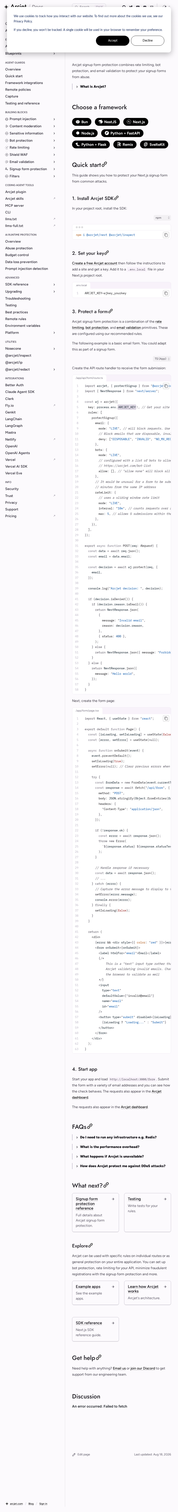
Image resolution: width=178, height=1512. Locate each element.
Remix (128, 144)
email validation (129, 328)
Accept (112, 40)
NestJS (110, 122)
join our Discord (142, 1368)
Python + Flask (93, 144)
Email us (119, 1368)
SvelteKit (157, 144)
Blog (31, 1503)
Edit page (83, 1454)
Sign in (43, 1503)
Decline (148, 40)
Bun (84, 122)
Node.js (87, 133)
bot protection (97, 328)
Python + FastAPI (125, 133)
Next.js (139, 122)
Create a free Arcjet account (94, 263)
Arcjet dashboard (134, 1107)
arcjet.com (16, 1503)
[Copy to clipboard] (166, 235)
